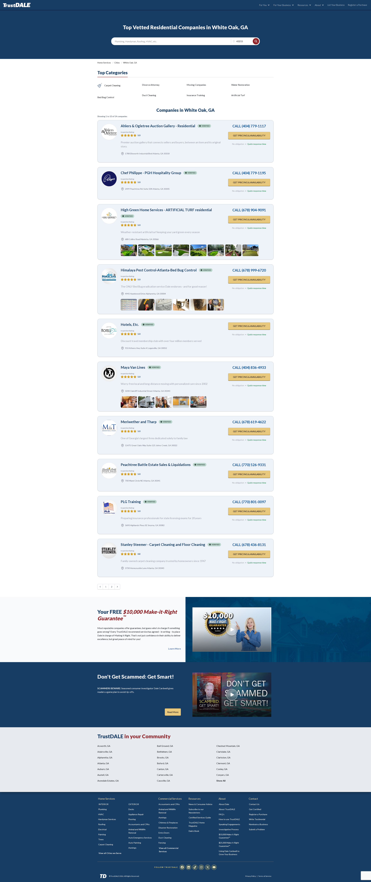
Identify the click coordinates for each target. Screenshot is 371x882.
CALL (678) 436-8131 (249, 545)
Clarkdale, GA (223, 751)
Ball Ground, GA (165, 745)
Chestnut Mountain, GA (228, 745)
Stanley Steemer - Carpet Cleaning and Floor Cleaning (163, 544)
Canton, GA (162, 769)
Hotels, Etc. (130, 324)
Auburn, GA (103, 769)
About (318, 5)
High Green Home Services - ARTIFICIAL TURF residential (166, 210)
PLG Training (131, 502)
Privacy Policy (250, 876)
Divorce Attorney (150, 84)
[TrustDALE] (16, 5)
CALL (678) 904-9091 (249, 210)
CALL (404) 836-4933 (249, 367)
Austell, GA (103, 774)
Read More (172, 712)
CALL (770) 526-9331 (249, 465)
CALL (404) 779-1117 (249, 126)
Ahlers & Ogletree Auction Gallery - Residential (158, 126)
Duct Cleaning (149, 95)
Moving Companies (196, 84)
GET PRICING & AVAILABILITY (249, 135)
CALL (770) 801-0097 (249, 502)
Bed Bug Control (105, 97)
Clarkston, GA (223, 757)
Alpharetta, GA (104, 757)
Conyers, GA (222, 774)
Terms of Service (264, 876)
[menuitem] (110, 809)
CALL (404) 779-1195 (249, 173)
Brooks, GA (163, 757)
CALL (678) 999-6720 (249, 270)
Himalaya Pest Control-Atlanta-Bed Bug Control (159, 270)
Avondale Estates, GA (108, 780)
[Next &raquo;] (117, 586)
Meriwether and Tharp (139, 422)
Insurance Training (196, 95)
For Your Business (282, 5)
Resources (303, 5)
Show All (220, 780)
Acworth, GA (103, 745)
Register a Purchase (357, 5)
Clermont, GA (223, 763)
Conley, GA (221, 769)
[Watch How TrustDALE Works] (231, 695)
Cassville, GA (163, 780)
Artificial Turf (238, 95)
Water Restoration (240, 84)
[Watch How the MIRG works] (231, 629)
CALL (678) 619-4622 (249, 422)
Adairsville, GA (104, 751)
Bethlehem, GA (164, 751)
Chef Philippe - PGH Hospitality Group (151, 173)
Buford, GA (162, 763)
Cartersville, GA (165, 774)
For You (263, 5)
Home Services (104, 62)
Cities (117, 62)
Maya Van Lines (133, 367)
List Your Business (336, 5)
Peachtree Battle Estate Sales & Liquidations (156, 464)
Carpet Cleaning (112, 85)
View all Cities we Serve (110, 853)
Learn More (174, 648)
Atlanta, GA (103, 763)
